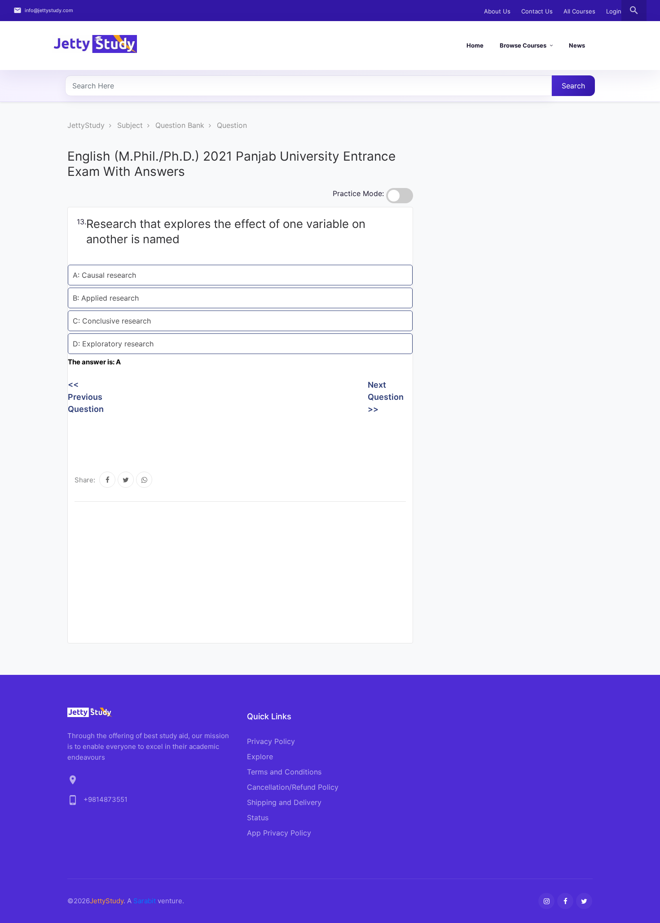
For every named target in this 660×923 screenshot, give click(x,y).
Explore (260, 756)
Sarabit (144, 901)
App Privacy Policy (279, 832)
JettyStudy (86, 125)
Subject (130, 125)
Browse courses (523, 45)
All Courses (579, 11)
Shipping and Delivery (284, 802)
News (577, 45)
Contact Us (537, 11)
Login (613, 11)
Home (475, 45)
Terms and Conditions (284, 771)
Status (257, 817)
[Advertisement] (231, 437)
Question (232, 125)
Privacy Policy (271, 741)
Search (573, 85)
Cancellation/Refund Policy (293, 787)
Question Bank (179, 125)
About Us (497, 11)
